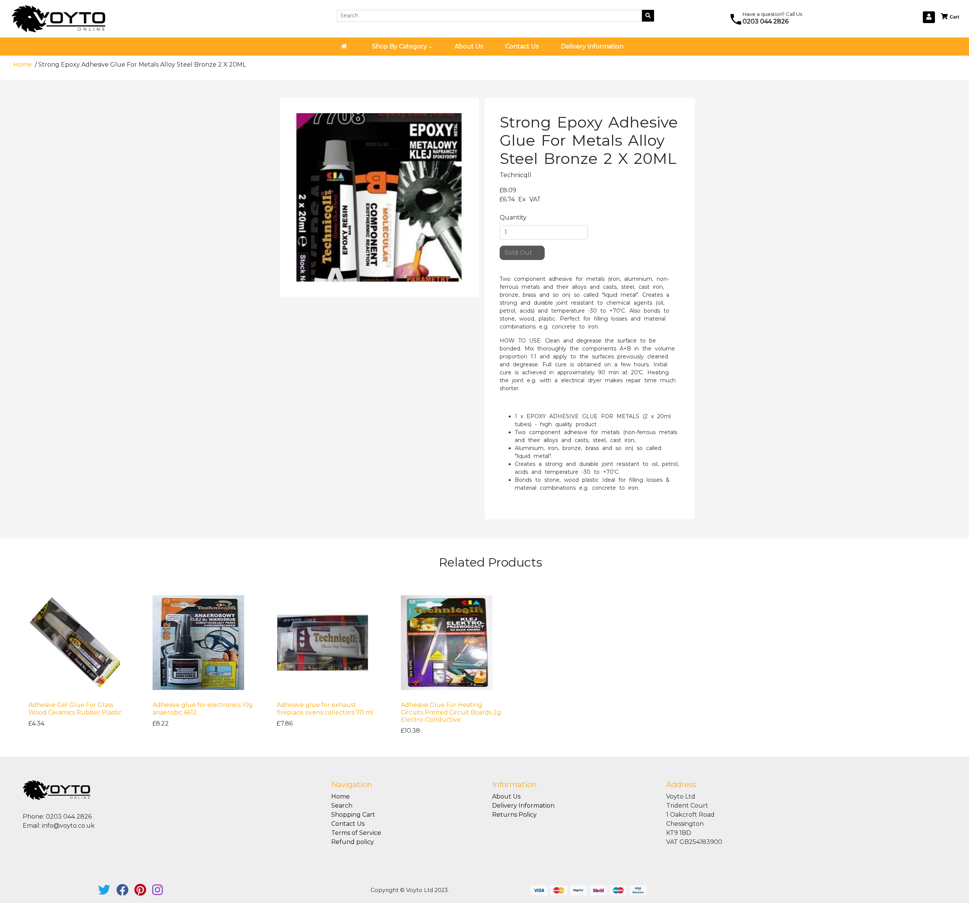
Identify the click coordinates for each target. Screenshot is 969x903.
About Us (506, 796)
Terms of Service (356, 832)
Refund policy (352, 841)
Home (23, 64)
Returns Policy (514, 814)
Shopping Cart (353, 814)
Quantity (513, 217)
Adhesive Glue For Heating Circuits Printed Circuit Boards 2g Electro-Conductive (451, 712)
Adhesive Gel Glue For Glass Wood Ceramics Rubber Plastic (75, 708)
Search (341, 805)
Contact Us (348, 823)
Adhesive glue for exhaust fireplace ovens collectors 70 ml (325, 708)
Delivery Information (523, 805)
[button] (950, 16)
